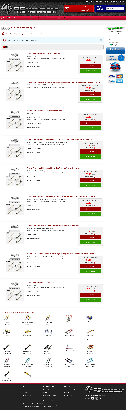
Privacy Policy (68, 395)
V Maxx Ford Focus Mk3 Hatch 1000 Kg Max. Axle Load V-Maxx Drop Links (53, 225)
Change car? (84, 10)
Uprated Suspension (17, 23)
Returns (66, 392)
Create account (26, 395)
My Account (25, 389)
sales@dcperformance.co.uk (96, 395)
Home (87, 1)
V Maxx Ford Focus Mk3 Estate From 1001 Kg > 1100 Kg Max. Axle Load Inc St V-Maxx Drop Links (61, 196)
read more (115, 36)
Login (92, 1)
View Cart (99, 1)
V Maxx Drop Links (42, 23)
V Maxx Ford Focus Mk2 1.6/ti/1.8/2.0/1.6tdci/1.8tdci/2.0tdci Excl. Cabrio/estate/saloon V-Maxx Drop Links (63, 82)
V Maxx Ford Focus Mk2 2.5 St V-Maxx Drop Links (44, 111)
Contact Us (120, 1)
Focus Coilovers (30, 23)
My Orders (25, 392)
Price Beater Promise (49, 395)
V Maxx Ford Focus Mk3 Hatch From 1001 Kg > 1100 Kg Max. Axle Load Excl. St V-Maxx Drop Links (61, 254)
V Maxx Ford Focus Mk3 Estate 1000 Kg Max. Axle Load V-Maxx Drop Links (53, 168)
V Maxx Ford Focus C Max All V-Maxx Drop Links (44, 53)
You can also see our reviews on (114, 41)
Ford (84, 6)
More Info (91, 66)
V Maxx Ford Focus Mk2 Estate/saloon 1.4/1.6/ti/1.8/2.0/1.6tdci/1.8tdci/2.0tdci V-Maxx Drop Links (60, 139)
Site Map (46, 398)
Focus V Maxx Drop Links (57, 23)
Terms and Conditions (70, 389)
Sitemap (106, 1)
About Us (113, 1)
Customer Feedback (49, 400)
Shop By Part (5, 23)
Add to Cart (91, 71)
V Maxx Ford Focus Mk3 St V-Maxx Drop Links (43, 282)
